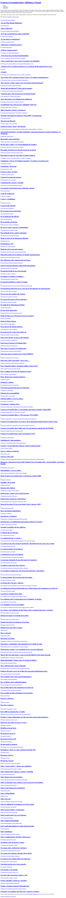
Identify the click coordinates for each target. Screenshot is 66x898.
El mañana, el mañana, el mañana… (12, 276)
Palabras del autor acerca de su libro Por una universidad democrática (24, 671)
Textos (4, 5)
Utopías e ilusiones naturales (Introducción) (15, 886)
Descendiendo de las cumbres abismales (14, 233)
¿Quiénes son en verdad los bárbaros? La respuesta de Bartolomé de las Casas (26, 66)
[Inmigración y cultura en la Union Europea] (10, 490)
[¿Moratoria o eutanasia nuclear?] (7, 42)
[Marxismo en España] (5, 635)
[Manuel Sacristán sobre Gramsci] (8, 624)
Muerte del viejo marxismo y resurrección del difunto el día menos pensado (25, 655)
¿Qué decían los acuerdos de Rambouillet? (15, 55)
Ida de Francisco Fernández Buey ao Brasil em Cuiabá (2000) (21, 476)
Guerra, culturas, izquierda (10, 451)
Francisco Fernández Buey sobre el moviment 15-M (18, 434)
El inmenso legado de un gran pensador (13, 271)
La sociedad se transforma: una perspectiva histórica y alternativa (22, 571)
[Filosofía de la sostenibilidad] (7, 390)
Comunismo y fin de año (8, 166)
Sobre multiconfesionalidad (10, 820)
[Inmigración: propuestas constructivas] (9, 496)
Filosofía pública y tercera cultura (12, 398)
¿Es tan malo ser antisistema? (10, 39)
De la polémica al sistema (9, 222)
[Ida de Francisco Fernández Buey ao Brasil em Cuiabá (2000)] (14, 473)
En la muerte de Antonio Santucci (12, 326)
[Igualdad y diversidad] (5, 479)
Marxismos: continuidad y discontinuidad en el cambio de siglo (21, 644)
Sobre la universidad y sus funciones (12, 810)
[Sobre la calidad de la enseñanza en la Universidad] (11, 801)
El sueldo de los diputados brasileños (13, 305)
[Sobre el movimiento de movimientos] (9, 785)
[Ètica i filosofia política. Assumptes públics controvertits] (12, 363)
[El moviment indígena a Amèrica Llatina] (9, 279)
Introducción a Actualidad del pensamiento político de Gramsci (21, 522)
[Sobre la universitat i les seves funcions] (9, 812)
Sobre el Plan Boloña (7, 793)
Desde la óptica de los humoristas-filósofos (14, 238)
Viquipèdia (9, 16)
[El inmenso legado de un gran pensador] (9, 268)
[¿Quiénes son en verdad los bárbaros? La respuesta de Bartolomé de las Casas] (17, 63)
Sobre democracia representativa (11, 777)
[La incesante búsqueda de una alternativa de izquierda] (12, 557)
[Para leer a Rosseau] (5, 695)
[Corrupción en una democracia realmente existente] (11, 185)
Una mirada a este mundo (9, 870)
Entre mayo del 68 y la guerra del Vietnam (15, 337)
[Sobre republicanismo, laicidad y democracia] (10, 834)
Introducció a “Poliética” (9, 516)
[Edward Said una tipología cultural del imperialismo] (12, 262)
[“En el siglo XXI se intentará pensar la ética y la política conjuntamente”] (16, 74)
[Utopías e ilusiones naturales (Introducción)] (10, 883)
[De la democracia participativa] (7, 208)
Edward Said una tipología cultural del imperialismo (18, 265)
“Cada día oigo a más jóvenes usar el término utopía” (18, 94)
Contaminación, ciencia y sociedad (12, 182)
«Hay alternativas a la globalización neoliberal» (16, 99)
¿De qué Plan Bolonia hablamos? (11, 23)
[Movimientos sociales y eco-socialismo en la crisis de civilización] (14, 646)
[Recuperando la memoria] (6, 741)
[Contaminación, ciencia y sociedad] (8, 179)
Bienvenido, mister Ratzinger (10, 139)
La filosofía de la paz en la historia (12, 554)
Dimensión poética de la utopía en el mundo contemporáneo (20, 255)
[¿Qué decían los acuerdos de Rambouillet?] (10, 52)
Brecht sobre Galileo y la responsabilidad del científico (19, 144)
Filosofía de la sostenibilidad (10, 393)
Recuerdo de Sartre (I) (8, 733)
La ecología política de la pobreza (12, 549)
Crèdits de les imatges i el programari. (8, 896)
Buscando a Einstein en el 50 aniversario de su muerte (18, 150)
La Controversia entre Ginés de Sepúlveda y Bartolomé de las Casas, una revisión (27, 543)
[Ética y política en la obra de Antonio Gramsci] (10, 368)
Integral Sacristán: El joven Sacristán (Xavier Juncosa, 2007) (21, 504)
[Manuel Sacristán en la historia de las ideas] (10, 619)
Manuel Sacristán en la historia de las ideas (15, 622)
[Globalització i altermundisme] (7, 437)
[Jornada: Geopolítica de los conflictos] (9, 524)
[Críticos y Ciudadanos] (6, 196)
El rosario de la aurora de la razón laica (14, 299)
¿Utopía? (4, 72)
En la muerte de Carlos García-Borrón (13, 332)
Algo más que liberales (8, 121)
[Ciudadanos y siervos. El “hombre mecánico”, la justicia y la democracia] (16, 158)
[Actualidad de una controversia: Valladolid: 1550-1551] (12, 101)
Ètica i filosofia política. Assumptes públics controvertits (19, 366)
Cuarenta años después (8, 205)
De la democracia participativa (11, 211)
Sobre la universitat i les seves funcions (13, 815)
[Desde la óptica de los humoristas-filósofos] (10, 235)
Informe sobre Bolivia (8, 488)
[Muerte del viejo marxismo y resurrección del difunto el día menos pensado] (16, 652)
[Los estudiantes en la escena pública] (8, 601)
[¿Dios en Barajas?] (5, 25)
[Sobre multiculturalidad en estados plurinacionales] (11, 823)
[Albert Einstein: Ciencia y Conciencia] (9, 107)
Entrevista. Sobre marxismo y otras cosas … (15, 360)
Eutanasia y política (7, 382)
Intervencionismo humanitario (11, 511)
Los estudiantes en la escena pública (12, 604)
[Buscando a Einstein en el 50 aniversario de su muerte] (12, 147)
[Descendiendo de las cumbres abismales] (9, 230)
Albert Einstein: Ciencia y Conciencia (13, 110)
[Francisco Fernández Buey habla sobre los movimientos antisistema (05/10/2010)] (17, 425)
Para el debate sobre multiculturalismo (13, 682)
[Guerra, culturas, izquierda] (6, 448)
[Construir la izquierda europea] (7, 174)
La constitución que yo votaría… (11, 538)
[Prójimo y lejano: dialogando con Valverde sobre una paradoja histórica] (15, 714)
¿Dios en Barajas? (6, 28)
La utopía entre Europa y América (12, 583)
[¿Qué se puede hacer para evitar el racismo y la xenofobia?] (13, 58)
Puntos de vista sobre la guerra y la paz (13, 722)
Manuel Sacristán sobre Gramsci (11, 627)
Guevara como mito (7, 456)
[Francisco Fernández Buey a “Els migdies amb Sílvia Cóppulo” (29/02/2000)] (17, 406)
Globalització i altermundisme (11, 440)
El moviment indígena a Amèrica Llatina (14, 282)
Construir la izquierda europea (11, 177)
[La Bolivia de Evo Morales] (7, 529)
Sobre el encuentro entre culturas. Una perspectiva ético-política (22, 782)
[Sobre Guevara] (4, 796)
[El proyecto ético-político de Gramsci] (9, 291)
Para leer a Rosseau (7, 698)
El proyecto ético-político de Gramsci (13, 294)
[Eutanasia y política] (5, 379)
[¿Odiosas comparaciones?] (6, 47)
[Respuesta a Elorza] (5, 752)
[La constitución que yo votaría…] (8, 535)
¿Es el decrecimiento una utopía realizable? (15, 34)
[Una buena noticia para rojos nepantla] (9, 861)
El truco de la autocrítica (9, 310)
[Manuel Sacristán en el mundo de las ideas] (10, 612)
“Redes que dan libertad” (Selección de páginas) (16, 88)
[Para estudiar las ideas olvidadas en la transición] (11, 690)
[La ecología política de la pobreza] (8, 546)
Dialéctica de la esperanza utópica (12, 249)
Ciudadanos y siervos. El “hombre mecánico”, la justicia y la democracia (25, 161)
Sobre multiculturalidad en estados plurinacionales (17, 826)
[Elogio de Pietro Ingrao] (6, 318)
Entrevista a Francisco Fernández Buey (14, 343)
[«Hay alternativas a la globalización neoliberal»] (11, 96)
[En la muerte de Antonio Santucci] (8, 324)
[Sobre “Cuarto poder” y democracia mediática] (10, 763)
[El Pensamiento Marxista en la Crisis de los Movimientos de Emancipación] (16, 285)
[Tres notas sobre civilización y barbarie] (9, 845)
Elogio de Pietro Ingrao (8, 321)
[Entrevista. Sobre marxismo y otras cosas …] (10, 357)
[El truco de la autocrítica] (6, 307)
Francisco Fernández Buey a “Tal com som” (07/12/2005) (19, 415)
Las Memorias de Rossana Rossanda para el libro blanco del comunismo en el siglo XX (29, 588)
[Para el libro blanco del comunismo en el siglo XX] (11, 684)
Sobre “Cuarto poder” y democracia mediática (16, 766)
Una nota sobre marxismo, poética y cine (14, 875)
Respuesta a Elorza (7, 755)
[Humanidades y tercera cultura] (7, 467)
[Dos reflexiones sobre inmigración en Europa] (10, 257)
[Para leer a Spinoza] (5, 702)
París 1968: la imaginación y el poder (13, 712)
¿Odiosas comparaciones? (9, 50)
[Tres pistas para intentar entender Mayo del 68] (10, 850)
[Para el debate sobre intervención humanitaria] (10, 673)
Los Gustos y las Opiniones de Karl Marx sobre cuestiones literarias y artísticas (27, 610)
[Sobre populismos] (5, 828)
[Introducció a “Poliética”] (6, 513)
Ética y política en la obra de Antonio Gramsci (16, 371)
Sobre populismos (6, 831)
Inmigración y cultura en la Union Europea (15, 493)
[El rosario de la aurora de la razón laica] (9, 296)
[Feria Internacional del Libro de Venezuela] (10, 385)
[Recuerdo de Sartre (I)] (6, 730)
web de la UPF (15, 16)
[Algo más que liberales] (6, 118)
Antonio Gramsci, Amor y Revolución (13, 126)
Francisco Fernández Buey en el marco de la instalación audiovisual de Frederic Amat (29, 421)
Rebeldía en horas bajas (8, 728)
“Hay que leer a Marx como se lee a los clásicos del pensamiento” (22, 83)
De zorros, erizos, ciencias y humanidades (14, 227)
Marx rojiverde (6, 633)
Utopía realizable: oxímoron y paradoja (14, 880)
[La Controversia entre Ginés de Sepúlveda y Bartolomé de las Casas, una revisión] (18, 540)
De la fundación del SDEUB (10, 216)
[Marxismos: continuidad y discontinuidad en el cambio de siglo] (14, 641)
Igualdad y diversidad (8, 482)
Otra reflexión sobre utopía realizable (13, 666)
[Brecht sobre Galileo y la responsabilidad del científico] (12, 141)
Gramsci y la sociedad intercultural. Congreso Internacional (20, 446)
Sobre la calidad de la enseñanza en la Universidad (17, 804)
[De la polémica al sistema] (6, 219)
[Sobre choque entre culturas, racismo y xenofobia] (11, 768)
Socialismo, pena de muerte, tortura (12, 842)
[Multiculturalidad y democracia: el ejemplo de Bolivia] (12, 657)
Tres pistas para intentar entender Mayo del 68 (16, 853)
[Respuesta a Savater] (5, 758)
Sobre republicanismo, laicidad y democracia (15, 837)
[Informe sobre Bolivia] (5, 485)
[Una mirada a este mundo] (6, 866)
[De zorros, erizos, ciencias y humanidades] (10, 224)
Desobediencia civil (7, 244)
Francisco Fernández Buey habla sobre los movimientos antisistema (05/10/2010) (27, 428)
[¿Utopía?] (3, 69)
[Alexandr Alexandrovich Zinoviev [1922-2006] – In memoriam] (14, 112)
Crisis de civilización (7, 193)
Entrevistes (5, 8)
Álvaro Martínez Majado (31, 894)
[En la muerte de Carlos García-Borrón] (9, 329)
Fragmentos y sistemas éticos (10, 404)
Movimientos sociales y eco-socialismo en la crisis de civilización (22, 649)
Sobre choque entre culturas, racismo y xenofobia (17, 771)
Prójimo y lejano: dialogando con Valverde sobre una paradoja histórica (24, 717)
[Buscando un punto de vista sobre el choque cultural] (12, 152)
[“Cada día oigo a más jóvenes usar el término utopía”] (12, 91)
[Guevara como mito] (5, 453)
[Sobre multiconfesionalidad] (7, 817)
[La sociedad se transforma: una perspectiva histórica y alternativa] (14, 568)
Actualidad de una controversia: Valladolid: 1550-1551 (19, 104)
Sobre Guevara (6, 799)
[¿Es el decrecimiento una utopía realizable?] (10, 31)
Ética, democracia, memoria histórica (13, 377)
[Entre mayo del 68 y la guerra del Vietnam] (10, 334)
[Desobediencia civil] (5, 241)
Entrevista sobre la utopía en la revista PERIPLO (17, 354)
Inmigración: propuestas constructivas (13, 499)
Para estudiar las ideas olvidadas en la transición (17, 693)
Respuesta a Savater (7, 761)
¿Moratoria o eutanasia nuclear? (11, 45)
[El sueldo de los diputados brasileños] (8, 302)
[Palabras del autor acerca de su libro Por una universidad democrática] (15, 668)
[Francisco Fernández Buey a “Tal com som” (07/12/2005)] (13, 412)
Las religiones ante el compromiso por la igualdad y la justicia (21, 599)
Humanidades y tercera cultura (11, 470)
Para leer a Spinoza (7, 705)
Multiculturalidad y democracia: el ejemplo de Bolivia (18, 660)
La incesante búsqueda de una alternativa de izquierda (19, 560)
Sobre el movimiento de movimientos (13, 788)
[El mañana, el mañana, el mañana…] (8, 273)
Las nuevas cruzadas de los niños (11, 594)
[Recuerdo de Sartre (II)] (6, 736)
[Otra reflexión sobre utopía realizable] (9, 663)
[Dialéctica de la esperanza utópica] (8, 246)
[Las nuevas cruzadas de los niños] (8, 591)
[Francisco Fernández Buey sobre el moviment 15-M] (12, 430)
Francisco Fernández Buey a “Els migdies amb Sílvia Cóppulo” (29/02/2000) (26, 409)
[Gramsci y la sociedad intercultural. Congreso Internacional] (13, 443)
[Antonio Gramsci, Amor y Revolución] (9, 123)
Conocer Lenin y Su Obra (9, 172)
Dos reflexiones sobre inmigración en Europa (15, 260)
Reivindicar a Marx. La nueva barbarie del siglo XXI (18, 750)
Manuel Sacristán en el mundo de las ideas (14, 615)
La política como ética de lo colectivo (13, 565)
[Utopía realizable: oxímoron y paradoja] (9, 877)
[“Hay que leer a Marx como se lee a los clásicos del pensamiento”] (14, 80)
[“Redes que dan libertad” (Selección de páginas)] (11, 85)
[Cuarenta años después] (6, 202)
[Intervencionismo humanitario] (7, 508)
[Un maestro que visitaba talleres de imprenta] (10, 856)
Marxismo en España (8, 638)
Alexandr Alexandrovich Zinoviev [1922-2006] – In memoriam (21, 115)
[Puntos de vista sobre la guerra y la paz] (9, 719)
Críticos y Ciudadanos (8, 199)
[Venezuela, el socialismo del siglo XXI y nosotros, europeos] (13, 888)
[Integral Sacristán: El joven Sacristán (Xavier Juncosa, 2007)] (13, 501)
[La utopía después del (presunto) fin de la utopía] (11, 574)
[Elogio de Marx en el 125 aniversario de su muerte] (11, 313)
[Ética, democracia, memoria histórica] (8, 374)
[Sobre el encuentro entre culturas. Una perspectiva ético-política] (14, 779)
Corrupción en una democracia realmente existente (17, 188)
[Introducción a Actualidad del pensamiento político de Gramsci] (14, 519)
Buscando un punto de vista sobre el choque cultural (18, 155)
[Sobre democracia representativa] (8, 774)
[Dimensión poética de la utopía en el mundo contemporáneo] (13, 251)
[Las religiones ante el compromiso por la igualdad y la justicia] (14, 596)
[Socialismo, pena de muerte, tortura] (8, 839)
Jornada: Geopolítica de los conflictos (13, 527)
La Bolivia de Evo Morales (9, 533)
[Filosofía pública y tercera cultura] (8, 395)
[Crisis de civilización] (5, 190)
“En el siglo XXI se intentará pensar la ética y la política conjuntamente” (25, 77)
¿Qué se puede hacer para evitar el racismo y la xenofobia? (20, 61)
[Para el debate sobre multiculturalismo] (9, 679)
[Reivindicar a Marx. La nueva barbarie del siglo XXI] (12, 747)
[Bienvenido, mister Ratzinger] (7, 136)
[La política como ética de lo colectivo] (9, 562)
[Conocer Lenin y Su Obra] (6, 169)
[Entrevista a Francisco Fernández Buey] (9, 340)
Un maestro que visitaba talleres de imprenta (15, 859)
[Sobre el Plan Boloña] (5, 790)
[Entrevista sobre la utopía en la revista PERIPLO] (11, 351)
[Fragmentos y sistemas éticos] (7, 401)
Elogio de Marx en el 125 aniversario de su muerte (17, 316)
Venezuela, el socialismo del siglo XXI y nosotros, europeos (20, 891)
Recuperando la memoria (9, 744)
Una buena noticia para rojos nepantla (13, 864)
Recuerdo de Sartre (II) (8, 739)
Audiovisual (5, 6)
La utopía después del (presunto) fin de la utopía (16, 577)
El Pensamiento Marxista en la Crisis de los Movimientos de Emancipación (25, 288)
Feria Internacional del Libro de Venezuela (15, 388)
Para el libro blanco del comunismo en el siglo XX (17, 687)
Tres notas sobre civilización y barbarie (14, 848)
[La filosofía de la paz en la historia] (8, 551)
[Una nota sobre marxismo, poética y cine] (9, 872)
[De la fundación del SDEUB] (7, 213)
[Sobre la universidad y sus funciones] (8, 807)
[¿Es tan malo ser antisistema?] (7, 36)
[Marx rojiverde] (4, 630)
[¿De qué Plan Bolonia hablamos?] (8, 20)
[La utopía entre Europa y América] (8, 580)
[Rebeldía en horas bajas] (6, 725)
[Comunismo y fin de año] (6, 163)
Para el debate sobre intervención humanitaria (16, 676)
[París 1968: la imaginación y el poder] (9, 708)
